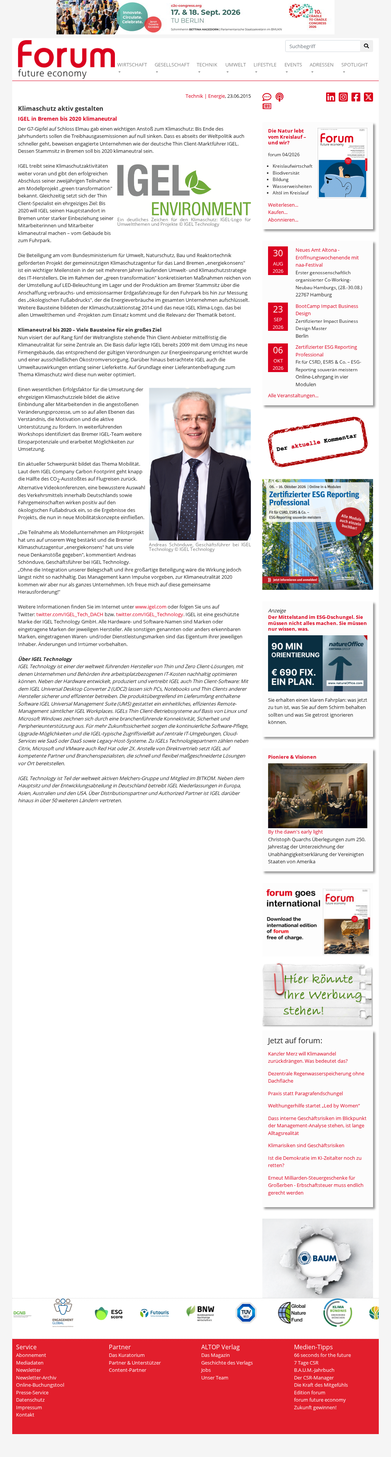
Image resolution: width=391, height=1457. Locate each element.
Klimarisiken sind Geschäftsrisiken (306, 1145)
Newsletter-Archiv (36, 1377)
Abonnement (31, 1355)
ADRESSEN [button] (322, 64)
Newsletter (28, 1369)
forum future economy (320, 1399)
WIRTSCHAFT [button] (132, 64)
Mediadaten (30, 1362)
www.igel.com (150, 606)
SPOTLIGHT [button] (354, 64)
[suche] (366, 46)
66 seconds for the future (322, 1355)
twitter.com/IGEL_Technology (149, 614)
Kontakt (25, 1414)
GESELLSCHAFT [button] (172, 64)
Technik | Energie (205, 95)
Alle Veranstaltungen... (293, 395)
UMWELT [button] (235, 64)
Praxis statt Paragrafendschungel (305, 1093)
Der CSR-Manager (314, 1377)
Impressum (29, 1407)
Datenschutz (30, 1399)
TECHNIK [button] (207, 64)
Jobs (206, 1369)
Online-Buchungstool (40, 1384)
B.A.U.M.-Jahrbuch (314, 1369)
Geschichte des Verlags (227, 1362)
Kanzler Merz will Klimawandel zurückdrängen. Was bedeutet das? (308, 1057)
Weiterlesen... (283, 204)
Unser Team (214, 1377)
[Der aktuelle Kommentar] (317, 441)
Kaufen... (278, 212)
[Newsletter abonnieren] (266, 105)
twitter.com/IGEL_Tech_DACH (69, 614)
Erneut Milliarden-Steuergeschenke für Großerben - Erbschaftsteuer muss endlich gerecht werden (316, 1185)
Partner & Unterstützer (135, 1362)
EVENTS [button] (293, 64)
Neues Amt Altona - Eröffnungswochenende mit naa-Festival (327, 257)
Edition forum (309, 1392)
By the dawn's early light (295, 831)
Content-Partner (127, 1369)
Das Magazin (215, 1355)
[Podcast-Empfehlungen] (279, 96)
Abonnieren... (283, 219)
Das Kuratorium (127, 1355)
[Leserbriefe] (266, 96)
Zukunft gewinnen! (315, 1407)
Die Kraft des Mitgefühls (321, 1384)
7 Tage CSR (306, 1362)
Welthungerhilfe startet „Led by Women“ (314, 1105)
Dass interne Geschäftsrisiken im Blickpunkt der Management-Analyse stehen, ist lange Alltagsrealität (317, 1125)
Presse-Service (32, 1392)
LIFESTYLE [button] (265, 64)
